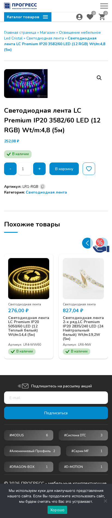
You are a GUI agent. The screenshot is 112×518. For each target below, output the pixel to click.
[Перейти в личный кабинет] (79, 17)
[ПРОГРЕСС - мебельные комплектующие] (20, 6)
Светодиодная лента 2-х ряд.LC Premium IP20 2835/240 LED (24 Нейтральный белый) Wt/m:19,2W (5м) (83, 328)
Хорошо (57, 510)
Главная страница (20, 32)
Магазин (47, 32)
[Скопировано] (42, 186)
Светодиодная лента (45, 38)
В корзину (64, 168)
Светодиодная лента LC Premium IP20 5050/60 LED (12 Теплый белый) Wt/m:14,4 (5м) (28, 326)
